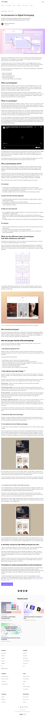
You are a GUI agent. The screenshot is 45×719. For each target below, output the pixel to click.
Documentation (26, 678)
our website (34, 578)
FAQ (24, 665)
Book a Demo (25, 699)
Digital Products (4, 668)
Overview (25, 653)
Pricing (24, 702)
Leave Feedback (26, 660)
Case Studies (25, 689)
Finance (2, 658)
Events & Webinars (26, 686)
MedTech (3, 663)
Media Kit (3, 699)
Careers (2, 696)
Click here (3, 325)
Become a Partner (4, 678)
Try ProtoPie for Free (7, 584)
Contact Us (3, 702)
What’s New (25, 658)
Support (24, 681)
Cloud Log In (25, 663)
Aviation (3, 655)
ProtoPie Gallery (4, 684)
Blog (24, 684)
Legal (21, 709)
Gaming (2, 660)
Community (3, 681)
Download (25, 655)
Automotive (3, 653)
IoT (2, 665)
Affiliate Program (4, 676)
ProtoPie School (26, 676)
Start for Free (25, 696)
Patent (24, 709)
